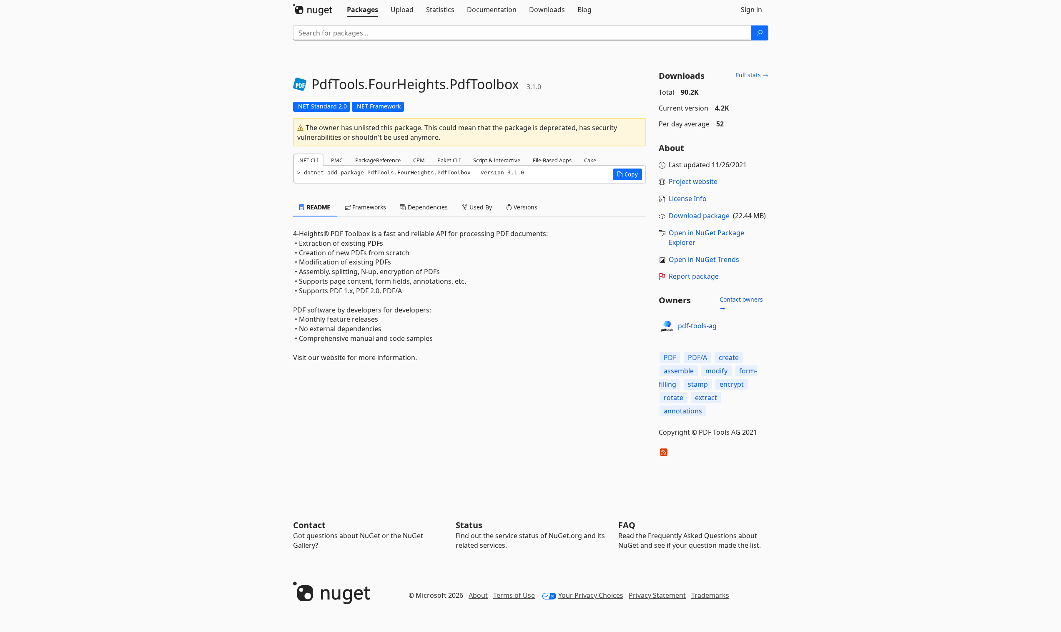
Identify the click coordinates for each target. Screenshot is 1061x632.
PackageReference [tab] (378, 160)
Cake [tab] (590, 160)
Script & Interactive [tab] (496, 160)
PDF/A (697, 357)
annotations (683, 410)
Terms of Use (514, 595)
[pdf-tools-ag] (667, 326)
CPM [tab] (419, 160)
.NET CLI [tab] (308, 160)
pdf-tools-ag (697, 325)
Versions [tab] (524, 207)
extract (706, 397)
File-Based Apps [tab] (552, 160)
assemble (679, 370)
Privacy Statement (657, 595)
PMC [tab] (337, 160)
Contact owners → (741, 303)
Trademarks (710, 595)
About (478, 595)
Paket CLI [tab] (449, 160)
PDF (670, 357)
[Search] (759, 32)
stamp (698, 384)
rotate (673, 397)
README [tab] (318, 207)
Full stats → (752, 75)
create (729, 357)
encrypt (732, 384)
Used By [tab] (480, 207)
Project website (693, 181)
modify (716, 370)
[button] (627, 174)
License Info (688, 198)
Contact (309, 525)
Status (469, 525)
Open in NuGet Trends (704, 259)
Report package (694, 276)
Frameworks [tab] (368, 207)
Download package (699, 215)
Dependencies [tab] (427, 207)
